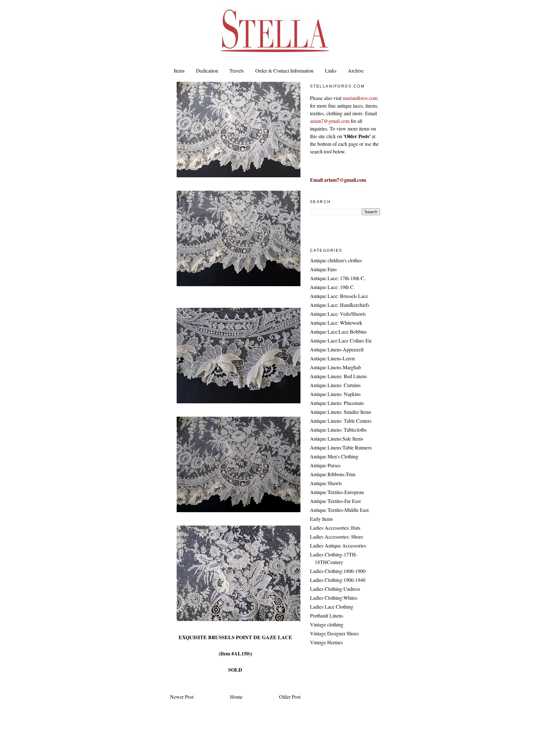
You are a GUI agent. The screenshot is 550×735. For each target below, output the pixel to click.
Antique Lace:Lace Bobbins (338, 331)
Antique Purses (325, 465)
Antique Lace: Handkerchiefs (339, 304)
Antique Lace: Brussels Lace (339, 296)
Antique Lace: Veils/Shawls (338, 313)
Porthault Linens (326, 615)
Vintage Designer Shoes (334, 633)
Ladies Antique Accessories (338, 545)
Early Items (321, 518)
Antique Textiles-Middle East (339, 509)
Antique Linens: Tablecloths (338, 429)
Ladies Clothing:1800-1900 (337, 571)
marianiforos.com (360, 98)
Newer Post (182, 696)
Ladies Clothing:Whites (333, 597)
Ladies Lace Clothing (331, 606)
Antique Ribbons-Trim (332, 474)
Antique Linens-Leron (332, 358)
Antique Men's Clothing (334, 456)
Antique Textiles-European (337, 492)
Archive (356, 70)
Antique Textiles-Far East (335, 501)
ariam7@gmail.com (329, 120)
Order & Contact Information (284, 70)
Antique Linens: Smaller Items (340, 411)
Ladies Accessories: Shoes (336, 536)
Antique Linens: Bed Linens (338, 376)
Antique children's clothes (336, 260)
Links (330, 70)
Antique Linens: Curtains (335, 385)
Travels (236, 70)
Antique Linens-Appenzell (336, 349)
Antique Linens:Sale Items (336, 438)
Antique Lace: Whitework (336, 322)
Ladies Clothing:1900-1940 (337, 579)
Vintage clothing (326, 624)
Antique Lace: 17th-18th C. (337, 278)
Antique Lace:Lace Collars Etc (341, 340)
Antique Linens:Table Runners (341, 447)
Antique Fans (323, 269)
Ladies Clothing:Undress (335, 588)
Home (236, 696)
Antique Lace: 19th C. (332, 287)
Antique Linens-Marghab (335, 367)
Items (179, 70)
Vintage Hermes (326, 642)
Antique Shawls (326, 483)
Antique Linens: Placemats (337, 402)
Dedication (207, 70)
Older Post (289, 696)
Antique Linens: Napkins (335, 394)
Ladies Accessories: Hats (335, 527)
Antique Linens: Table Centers (340, 420)
